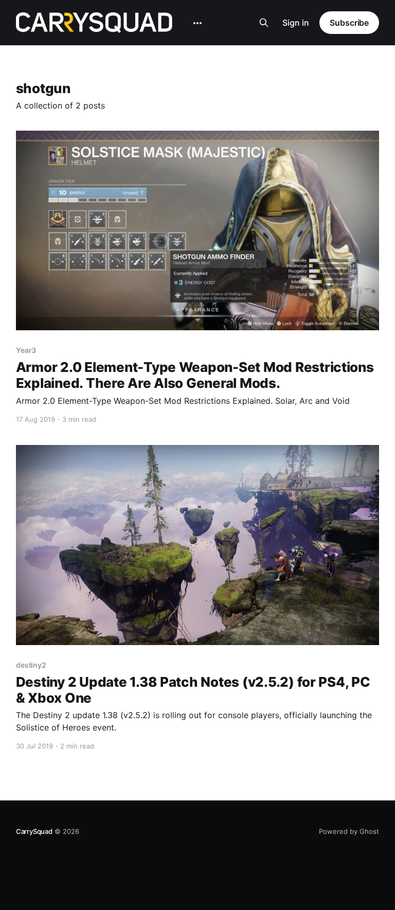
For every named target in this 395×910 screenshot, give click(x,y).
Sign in (295, 22)
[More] (197, 23)
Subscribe (349, 22)
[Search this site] (264, 22)
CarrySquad (34, 831)
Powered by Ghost (349, 831)
